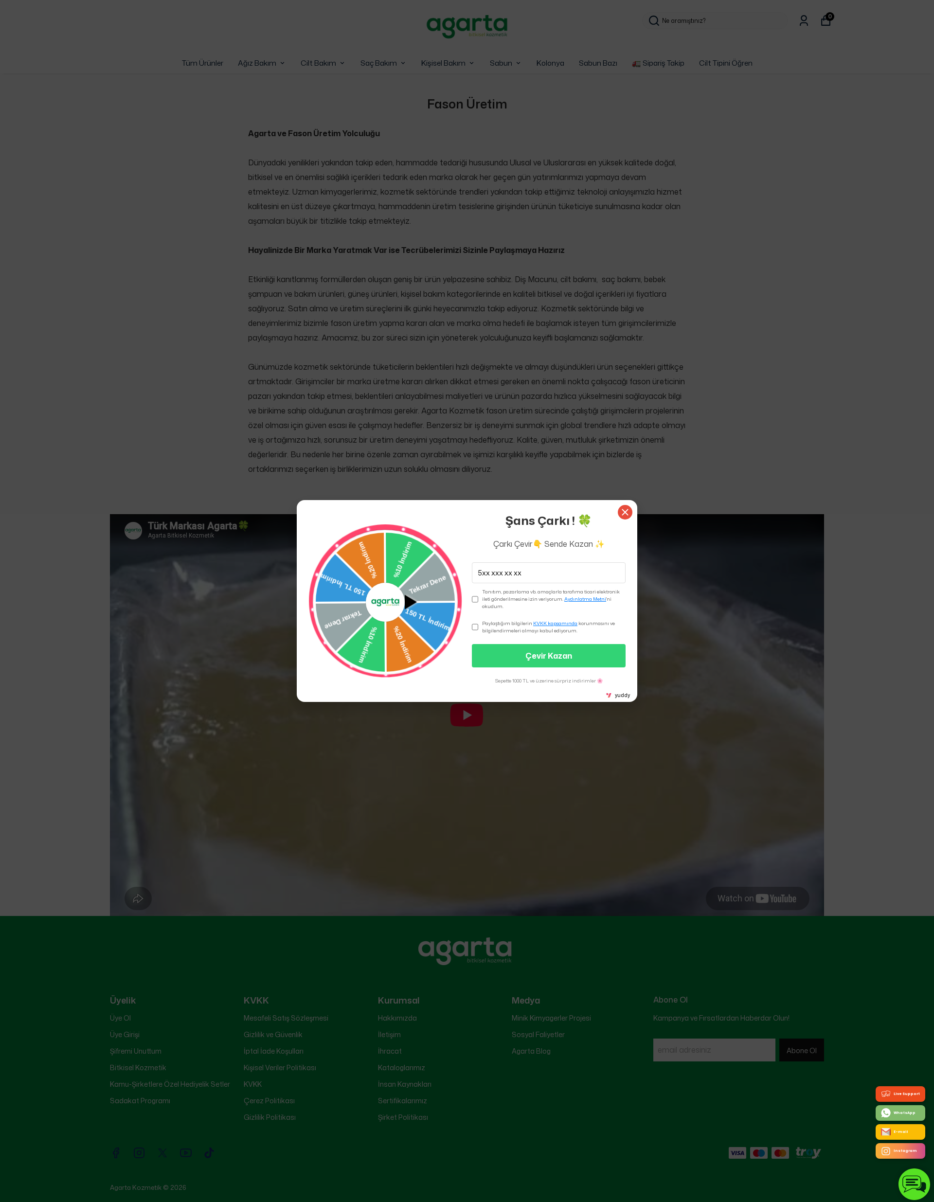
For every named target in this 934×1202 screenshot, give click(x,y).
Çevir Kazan (548, 655)
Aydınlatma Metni (585, 598)
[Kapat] (625, 512)
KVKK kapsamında (555, 623)
